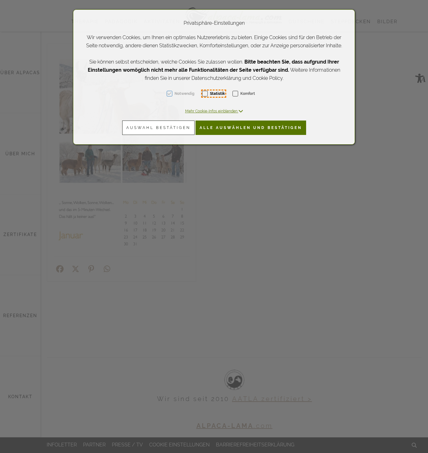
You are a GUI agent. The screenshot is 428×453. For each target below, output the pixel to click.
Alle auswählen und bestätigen (251, 128)
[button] (214, 111)
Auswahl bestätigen (158, 128)
